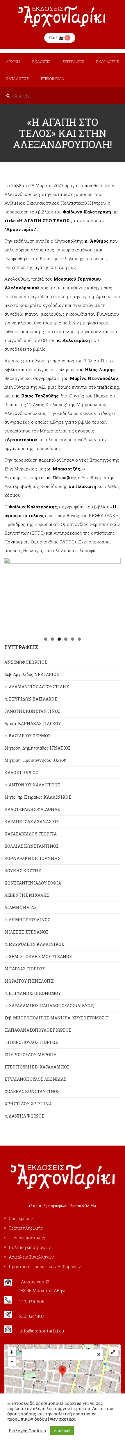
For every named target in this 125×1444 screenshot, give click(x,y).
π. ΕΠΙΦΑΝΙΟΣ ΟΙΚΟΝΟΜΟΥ (32, 993)
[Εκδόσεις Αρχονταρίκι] (62, 16)
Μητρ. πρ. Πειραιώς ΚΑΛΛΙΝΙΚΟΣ (37, 797)
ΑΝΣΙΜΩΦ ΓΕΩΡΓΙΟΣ (25, 662)
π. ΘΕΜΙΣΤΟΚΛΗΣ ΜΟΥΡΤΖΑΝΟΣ (38, 956)
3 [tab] (59, 639)
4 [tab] (65, 639)
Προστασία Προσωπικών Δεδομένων (45, 1266)
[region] (62, 595)
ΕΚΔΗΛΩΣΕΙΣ (107, 61)
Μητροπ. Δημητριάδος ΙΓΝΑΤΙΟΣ (37, 748)
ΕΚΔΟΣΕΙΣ (41, 61)
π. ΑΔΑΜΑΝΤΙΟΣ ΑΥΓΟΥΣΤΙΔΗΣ (36, 686)
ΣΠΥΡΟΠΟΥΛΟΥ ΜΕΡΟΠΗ (30, 1054)
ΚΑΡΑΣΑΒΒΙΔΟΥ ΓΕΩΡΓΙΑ (30, 834)
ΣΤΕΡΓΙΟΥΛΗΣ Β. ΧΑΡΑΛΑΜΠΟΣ (36, 1067)
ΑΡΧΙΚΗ (13, 61)
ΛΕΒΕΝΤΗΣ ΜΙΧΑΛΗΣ (26, 895)
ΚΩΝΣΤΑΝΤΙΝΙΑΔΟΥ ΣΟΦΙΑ (32, 883)
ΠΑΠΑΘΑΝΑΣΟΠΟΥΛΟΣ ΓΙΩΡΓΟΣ (37, 1030)
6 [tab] (79, 639)
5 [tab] (72, 639)
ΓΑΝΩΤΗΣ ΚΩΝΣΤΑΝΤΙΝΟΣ (32, 711)
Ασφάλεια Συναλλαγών (31, 1257)
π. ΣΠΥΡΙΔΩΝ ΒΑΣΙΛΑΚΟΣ (30, 699)
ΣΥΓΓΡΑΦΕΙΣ (73, 61)
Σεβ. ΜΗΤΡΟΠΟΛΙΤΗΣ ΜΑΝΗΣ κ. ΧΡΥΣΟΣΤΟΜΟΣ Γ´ (56, 1018)
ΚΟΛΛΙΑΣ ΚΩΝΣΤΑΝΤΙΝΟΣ (31, 846)
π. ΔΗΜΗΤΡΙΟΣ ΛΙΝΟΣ (27, 919)
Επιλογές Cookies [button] (27, 1430)
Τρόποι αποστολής (27, 1237)
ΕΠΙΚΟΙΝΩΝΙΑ (52, 78)
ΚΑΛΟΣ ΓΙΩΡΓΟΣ (21, 772)
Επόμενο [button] (113, 594)
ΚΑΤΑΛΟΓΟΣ (17, 78)
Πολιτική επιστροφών (30, 1247)
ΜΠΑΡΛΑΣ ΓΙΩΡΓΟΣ (24, 969)
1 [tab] (45, 639)
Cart (53, 37)
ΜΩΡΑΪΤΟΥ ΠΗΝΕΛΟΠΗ (29, 981)
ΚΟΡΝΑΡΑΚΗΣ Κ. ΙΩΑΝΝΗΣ (32, 858)
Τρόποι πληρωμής (26, 1228)
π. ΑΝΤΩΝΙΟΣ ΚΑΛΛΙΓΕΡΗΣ (32, 785)
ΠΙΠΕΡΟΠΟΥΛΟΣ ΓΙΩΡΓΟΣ (31, 1042)
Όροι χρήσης (21, 1218)
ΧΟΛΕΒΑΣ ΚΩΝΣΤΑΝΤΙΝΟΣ (32, 1091)
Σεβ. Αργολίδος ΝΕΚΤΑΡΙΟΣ (31, 674)
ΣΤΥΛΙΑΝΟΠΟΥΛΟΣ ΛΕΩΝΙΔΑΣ (35, 1079)
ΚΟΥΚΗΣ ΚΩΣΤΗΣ (22, 870)
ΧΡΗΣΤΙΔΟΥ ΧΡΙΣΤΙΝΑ (28, 1103)
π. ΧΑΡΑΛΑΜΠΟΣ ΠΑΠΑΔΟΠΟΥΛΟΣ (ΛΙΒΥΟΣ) (49, 1005)
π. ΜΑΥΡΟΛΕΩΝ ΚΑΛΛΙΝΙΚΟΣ (34, 944)
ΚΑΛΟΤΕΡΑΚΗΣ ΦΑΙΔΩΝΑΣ (32, 809)
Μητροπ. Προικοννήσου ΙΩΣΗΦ (35, 760)
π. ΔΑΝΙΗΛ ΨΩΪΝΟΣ (24, 1116)
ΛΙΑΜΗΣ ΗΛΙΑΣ (20, 907)
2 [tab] (52, 639)
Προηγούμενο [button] (11, 594)
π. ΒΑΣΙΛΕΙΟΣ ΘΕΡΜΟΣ (27, 735)
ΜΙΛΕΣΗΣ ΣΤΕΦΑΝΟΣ (26, 932)
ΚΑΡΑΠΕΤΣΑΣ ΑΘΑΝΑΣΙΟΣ (31, 821)
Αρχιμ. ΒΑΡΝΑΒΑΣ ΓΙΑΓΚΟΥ (32, 723)
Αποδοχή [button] (62, 1430)
